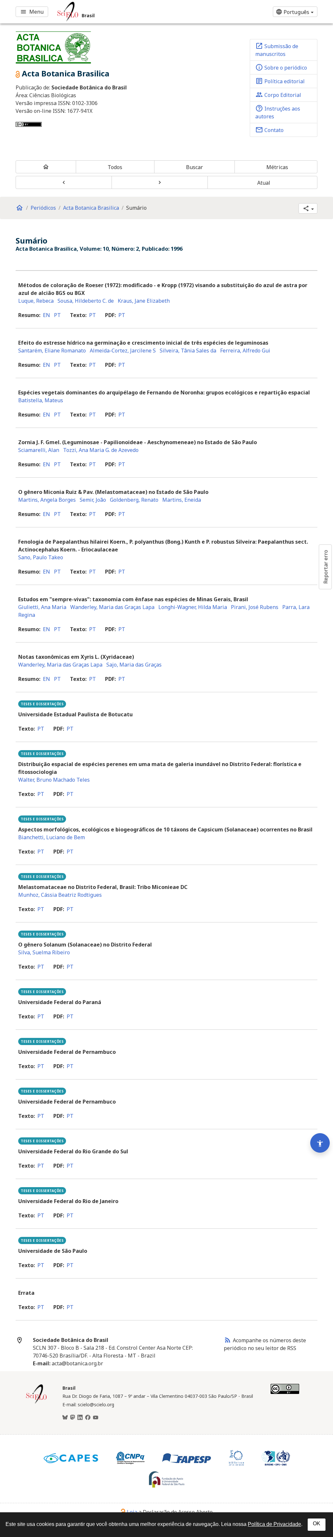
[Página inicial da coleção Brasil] (36, 1402)
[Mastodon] (72, 1417)
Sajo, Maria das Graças (134, 664)
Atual (264, 182)
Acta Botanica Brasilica (91, 207)
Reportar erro (325, 567)
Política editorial (280, 81)
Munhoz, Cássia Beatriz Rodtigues (60, 894)
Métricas (277, 167)
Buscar (194, 167)
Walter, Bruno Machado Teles (54, 779)
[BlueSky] (65, 1417)
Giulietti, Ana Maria (42, 607)
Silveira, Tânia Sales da (188, 350)
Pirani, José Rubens (254, 607)
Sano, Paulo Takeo (40, 557)
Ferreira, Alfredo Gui (245, 350)
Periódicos (43, 207)
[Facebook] (87, 1417)
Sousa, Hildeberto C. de (86, 300)
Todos (115, 167)
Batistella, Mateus (40, 400)
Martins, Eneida (181, 499)
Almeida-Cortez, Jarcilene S (123, 350)
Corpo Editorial (278, 95)
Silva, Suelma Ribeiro (44, 952)
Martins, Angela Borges (47, 499)
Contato (269, 130)
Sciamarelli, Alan (38, 450)
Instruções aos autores (277, 112)
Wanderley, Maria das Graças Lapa (112, 607)
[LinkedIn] (80, 1417)
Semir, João (93, 499)
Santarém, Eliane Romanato (52, 350)
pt (57, 315)
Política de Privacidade (274, 1524)
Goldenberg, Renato (134, 499)
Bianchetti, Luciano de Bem (51, 837)
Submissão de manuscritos (276, 50)
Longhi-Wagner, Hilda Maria (192, 607)
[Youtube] (95, 1417)
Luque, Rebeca (36, 300)
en (46, 315)
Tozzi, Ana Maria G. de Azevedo (101, 450)
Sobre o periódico (281, 67)
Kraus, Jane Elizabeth (144, 300)
